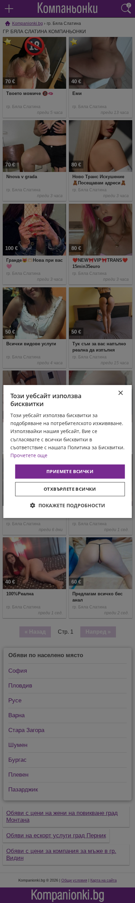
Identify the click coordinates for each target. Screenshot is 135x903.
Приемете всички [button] (69, 471)
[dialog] (67, 451)
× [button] (120, 393)
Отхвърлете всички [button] (70, 489)
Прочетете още (28, 455)
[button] (67, 505)
